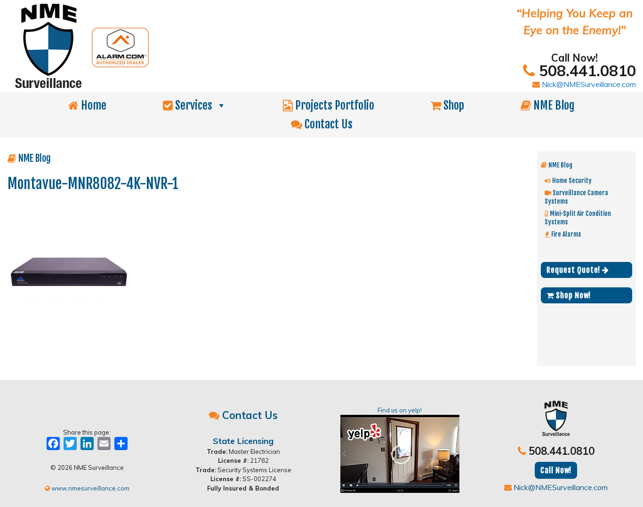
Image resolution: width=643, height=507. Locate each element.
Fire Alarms (565, 234)
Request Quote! (574, 270)
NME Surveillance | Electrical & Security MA (212, 46)
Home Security (571, 180)
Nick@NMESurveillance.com (588, 84)
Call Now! (555, 470)
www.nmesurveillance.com (89, 488)
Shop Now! (572, 295)
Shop (452, 105)
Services (192, 105)
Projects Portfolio (333, 105)
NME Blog (553, 105)
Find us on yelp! (400, 410)
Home (92, 105)
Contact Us (327, 124)
